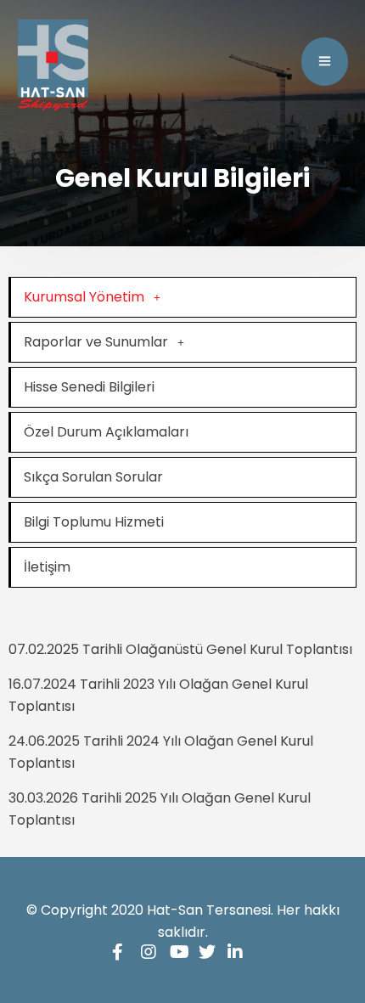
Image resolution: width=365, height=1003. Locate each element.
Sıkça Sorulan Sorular (93, 477)
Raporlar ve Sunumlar (96, 342)
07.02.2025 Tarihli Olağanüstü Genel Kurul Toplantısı (180, 649)
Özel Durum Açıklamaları (106, 432)
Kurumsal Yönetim (84, 297)
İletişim (47, 567)
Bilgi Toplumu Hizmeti (94, 522)
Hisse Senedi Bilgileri (89, 387)
